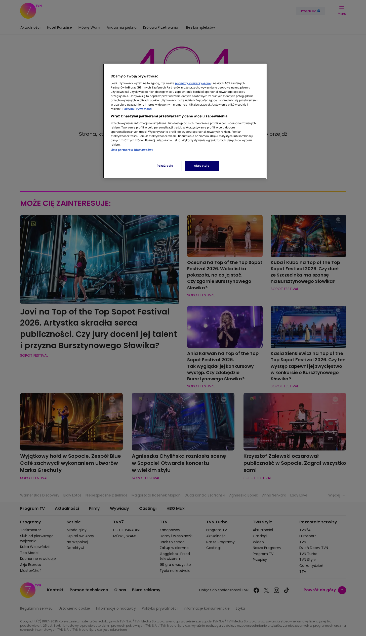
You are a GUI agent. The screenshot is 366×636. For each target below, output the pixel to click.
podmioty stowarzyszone (193, 83)
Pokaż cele (165, 165)
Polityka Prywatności (137, 109)
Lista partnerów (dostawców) (132, 150)
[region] (185, 121)
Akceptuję (201, 165)
